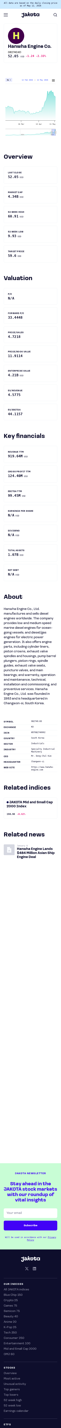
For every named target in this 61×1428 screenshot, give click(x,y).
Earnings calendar (16, 1411)
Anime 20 (10, 1322)
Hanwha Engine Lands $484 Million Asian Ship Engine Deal (36, 853)
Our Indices (14, 1284)
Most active (12, 1378)
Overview (10, 1373)
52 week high (13, 1400)
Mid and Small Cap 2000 (20, 1349)
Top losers (11, 1395)
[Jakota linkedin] (34, 1269)
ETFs (7, 1424)
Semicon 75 (12, 1311)
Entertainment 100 (17, 1343)
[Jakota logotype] (30, 16)
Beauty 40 (11, 1316)
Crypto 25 (11, 1300)
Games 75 (10, 1305)
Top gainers (12, 1389)
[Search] (55, 15)
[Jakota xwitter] (27, 1269)
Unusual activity (15, 1384)
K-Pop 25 (10, 1327)
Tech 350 (10, 1332)
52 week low (12, 1405)
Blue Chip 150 (13, 1295)
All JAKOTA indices (16, 1289)
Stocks (9, 1368)
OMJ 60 (9, 1354)
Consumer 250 (14, 1338)
